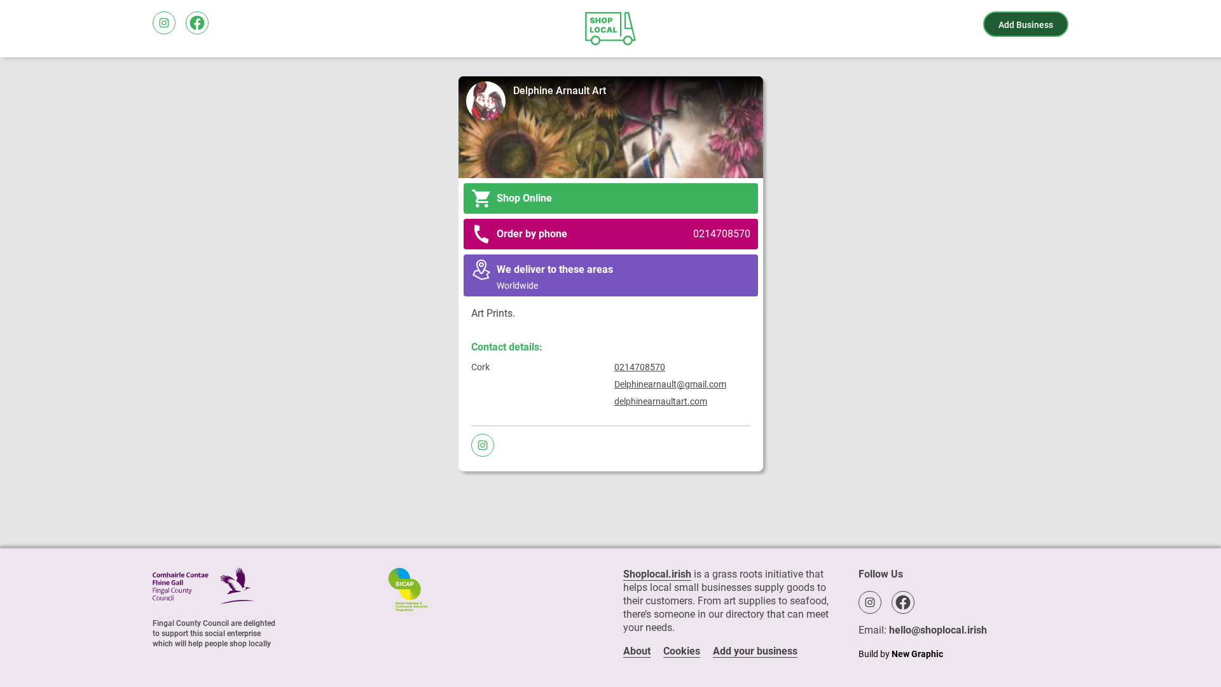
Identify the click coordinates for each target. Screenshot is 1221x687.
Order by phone (623, 234)
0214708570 (639, 367)
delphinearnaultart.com (660, 401)
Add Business (1025, 25)
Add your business (755, 651)
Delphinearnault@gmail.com (670, 384)
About (637, 651)
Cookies (681, 651)
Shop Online (524, 198)
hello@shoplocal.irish (938, 630)
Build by (901, 654)
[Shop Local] (610, 28)
